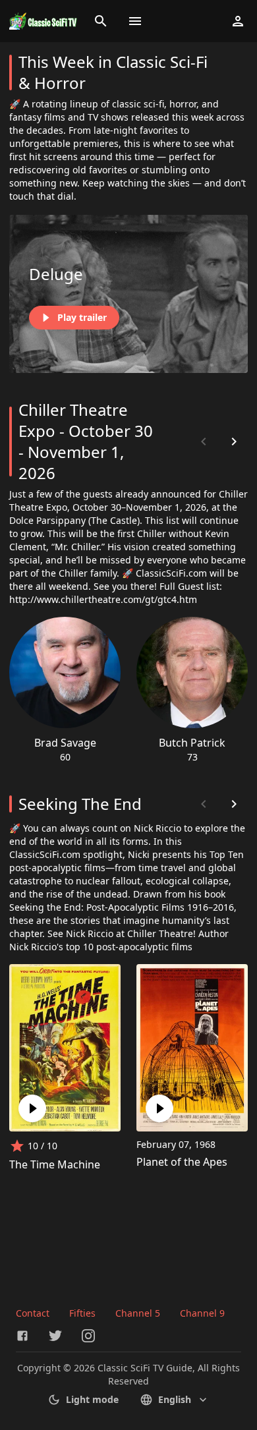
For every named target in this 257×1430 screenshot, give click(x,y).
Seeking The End (80, 804)
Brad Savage (65, 742)
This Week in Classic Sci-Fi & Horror (113, 72)
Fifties (82, 1313)
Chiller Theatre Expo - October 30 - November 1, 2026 (85, 441)
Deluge (56, 274)
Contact (32, 1313)
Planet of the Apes (181, 1162)
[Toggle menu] (135, 21)
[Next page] (234, 441)
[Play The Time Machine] (32, 1108)
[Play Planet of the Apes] (159, 1108)
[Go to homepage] (43, 21)
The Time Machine (54, 1164)
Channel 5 (137, 1313)
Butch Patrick (192, 742)
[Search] (101, 21)
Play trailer (82, 317)
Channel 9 (202, 1313)
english (174, 1399)
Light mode (92, 1399)
